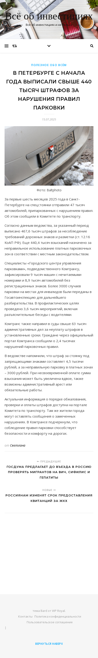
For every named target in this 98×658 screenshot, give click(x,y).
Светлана (17, 445)
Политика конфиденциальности (57, 616)
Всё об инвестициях (49, 16)
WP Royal (58, 611)
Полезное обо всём (49, 65)
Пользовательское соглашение (50, 622)
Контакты (25, 616)
